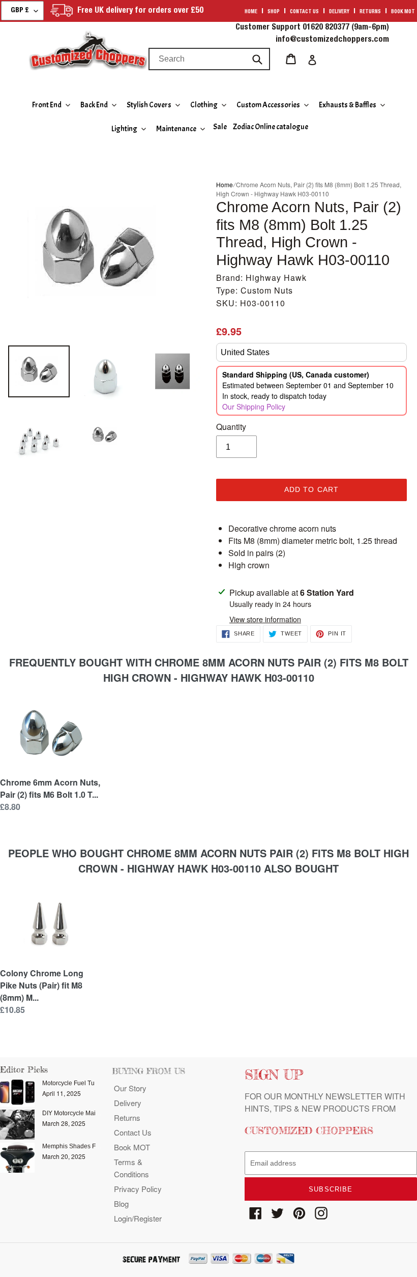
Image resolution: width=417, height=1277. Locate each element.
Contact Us (133, 1132)
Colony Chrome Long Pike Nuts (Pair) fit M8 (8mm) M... (41, 985)
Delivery (339, 12)
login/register (138, 1218)
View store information (265, 619)
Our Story (130, 1088)
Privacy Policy (138, 1188)
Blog (121, 1203)
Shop (273, 12)
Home (251, 12)
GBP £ (20, 10)
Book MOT (403, 12)
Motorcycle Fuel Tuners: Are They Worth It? (101, 1083)
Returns (370, 12)
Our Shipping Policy (253, 406)
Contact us (304, 12)
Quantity (231, 426)
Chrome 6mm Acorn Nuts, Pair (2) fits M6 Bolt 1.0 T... (50, 788)
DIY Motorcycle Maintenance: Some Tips (98, 1113)
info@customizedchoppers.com (332, 40)
